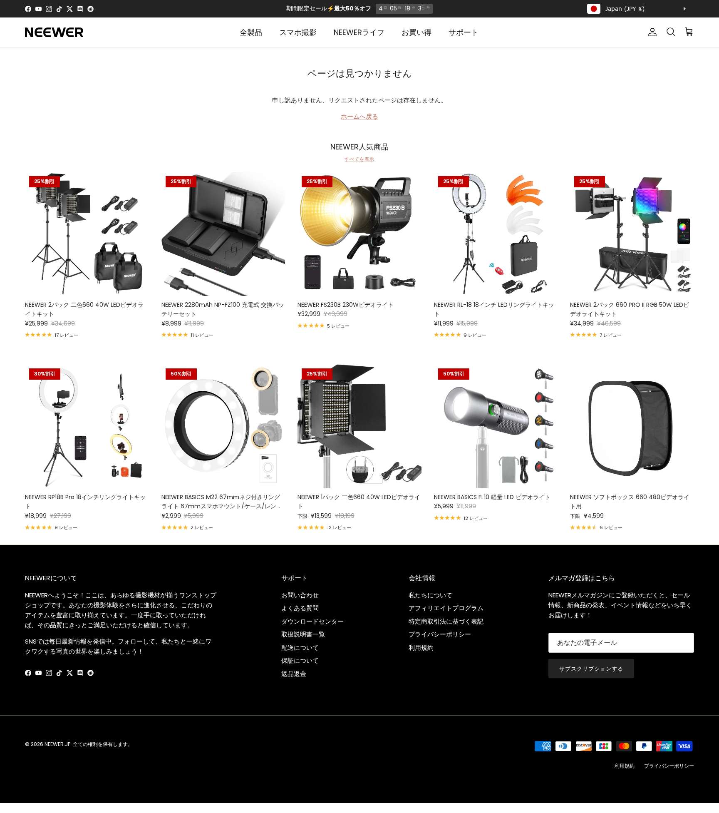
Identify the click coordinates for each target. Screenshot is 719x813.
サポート (464, 32)
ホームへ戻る (359, 116)
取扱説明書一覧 (303, 634)
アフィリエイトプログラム (446, 608)
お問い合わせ (300, 595)
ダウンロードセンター (312, 621)
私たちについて (430, 595)
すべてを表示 (359, 159)
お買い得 (416, 32)
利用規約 (421, 647)
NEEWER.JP (57, 744)
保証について (300, 660)
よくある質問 (300, 608)
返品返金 (293, 673)
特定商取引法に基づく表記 (446, 621)
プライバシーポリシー (440, 634)
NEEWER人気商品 (359, 147)
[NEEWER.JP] (54, 32)
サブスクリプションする (591, 669)
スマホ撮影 (298, 32)
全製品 (251, 32)
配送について (300, 647)
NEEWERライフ (359, 32)
